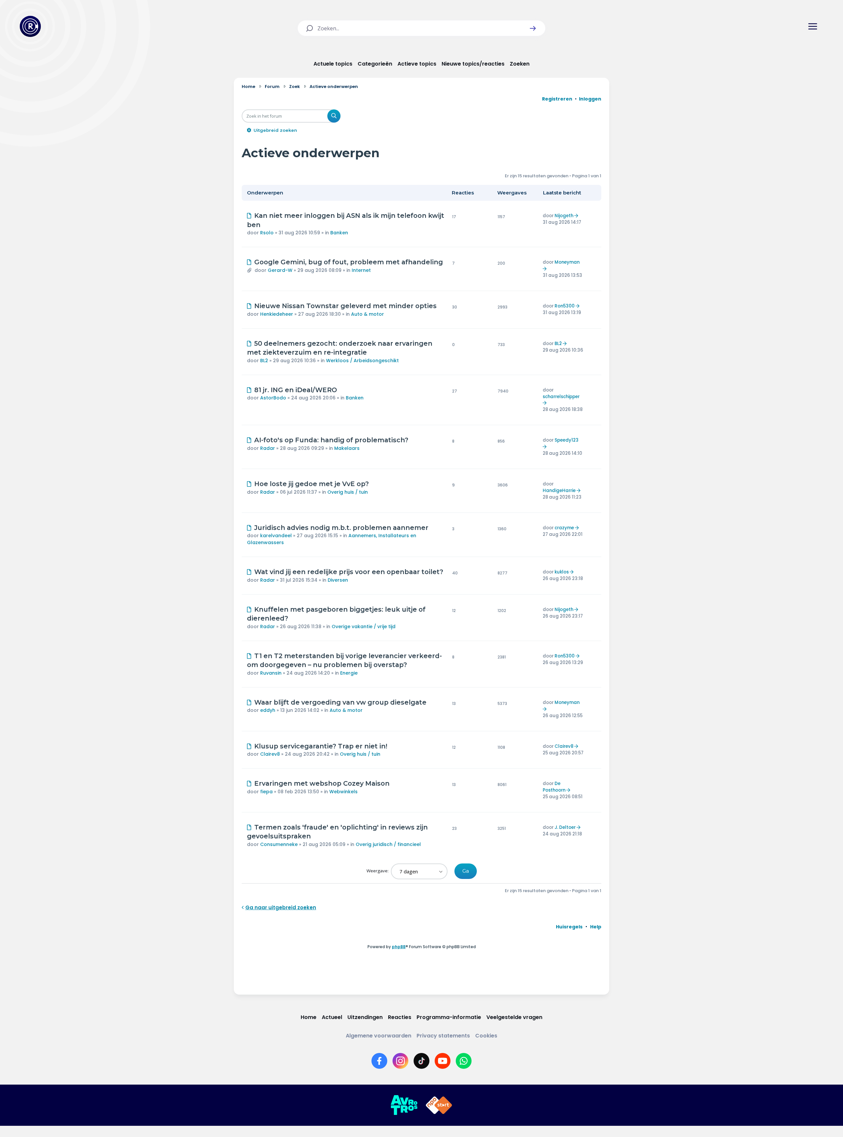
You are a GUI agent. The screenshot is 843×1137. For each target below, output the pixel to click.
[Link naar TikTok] (421, 1061)
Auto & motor (367, 314)
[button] (532, 28)
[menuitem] (569, 926)
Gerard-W (280, 270)
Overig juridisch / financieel (388, 844)
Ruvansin (271, 673)
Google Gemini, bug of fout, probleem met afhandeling (348, 262)
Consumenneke (279, 844)
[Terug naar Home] (30, 26)
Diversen (338, 580)
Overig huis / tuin (347, 492)
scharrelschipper (561, 397)
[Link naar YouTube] (442, 1061)
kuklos (562, 572)
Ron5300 (565, 306)
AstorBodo (273, 397)
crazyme (564, 528)
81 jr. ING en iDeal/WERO (295, 390)
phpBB (399, 946)
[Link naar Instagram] (400, 1061)
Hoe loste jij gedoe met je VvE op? (311, 484)
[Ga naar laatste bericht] (577, 216)
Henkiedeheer (276, 314)
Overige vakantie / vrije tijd (363, 626)
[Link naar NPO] (438, 1105)
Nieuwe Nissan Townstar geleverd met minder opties (345, 306)
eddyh (267, 710)
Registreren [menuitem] (557, 99)
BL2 (264, 360)
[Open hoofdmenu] (812, 26)
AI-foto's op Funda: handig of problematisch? (331, 440)
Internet (361, 270)
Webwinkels (343, 791)
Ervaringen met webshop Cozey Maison (322, 783)
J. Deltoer (565, 827)
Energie (349, 673)
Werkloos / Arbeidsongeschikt (362, 360)
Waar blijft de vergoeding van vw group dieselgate (340, 702)
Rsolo (267, 232)
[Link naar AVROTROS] (404, 1105)
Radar (267, 448)
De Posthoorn (554, 786)
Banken (339, 232)
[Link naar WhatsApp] (464, 1061)
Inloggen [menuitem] (590, 99)
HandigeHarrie (559, 490)
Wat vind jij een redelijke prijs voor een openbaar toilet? (348, 572)
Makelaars (347, 448)
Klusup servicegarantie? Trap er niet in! (320, 746)
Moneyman (567, 262)
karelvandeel (276, 535)
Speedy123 (567, 440)
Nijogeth (564, 216)
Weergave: (378, 871)
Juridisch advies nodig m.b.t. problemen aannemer (341, 528)
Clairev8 (270, 754)
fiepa (266, 791)
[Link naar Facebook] (379, 1061)
